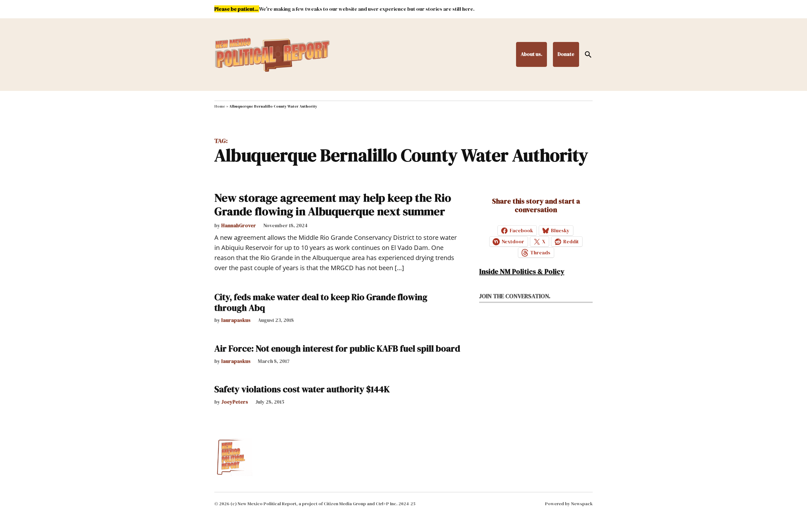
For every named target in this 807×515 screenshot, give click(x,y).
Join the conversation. (514, 296)
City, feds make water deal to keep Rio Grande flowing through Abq (320, 302)
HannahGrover (238, 225)
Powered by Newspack (569, 503)
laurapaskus (236, 320)
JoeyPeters (234, 401)
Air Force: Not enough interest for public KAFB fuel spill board (337, 348)
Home (219, 106)
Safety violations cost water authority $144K (302, 389)
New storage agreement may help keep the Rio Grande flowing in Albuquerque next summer (332, 204)
